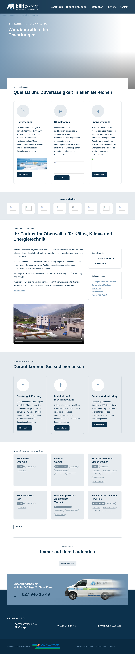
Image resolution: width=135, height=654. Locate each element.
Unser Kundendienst (26, 583)
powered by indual (85, 646)
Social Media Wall (67, 563)
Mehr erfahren (19, 290)
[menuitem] (55, 9)
